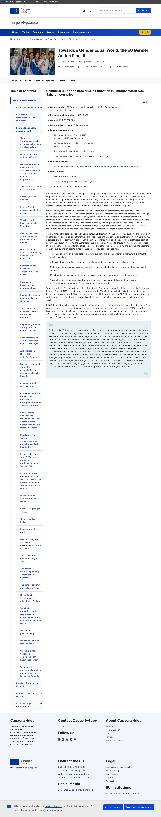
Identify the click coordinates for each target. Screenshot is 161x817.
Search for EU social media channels (75, 790)
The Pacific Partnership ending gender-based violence (29, 573)
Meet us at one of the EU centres (74, 777)
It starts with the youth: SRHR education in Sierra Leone (29, 270)
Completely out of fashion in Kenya (28, 155)
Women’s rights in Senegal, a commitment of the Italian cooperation (29, 655)
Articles (50, 32)
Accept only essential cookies (139, 807)
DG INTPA (28, 738)
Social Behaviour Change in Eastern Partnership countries (29, 313)
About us (110, 726)
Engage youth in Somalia (28, 198)
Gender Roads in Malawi (28, 520)
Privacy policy (112, 770)
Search (145, 10)
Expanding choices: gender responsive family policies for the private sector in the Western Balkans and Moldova (30, 481)
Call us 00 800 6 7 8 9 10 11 (71, 767)
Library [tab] (61, 80)
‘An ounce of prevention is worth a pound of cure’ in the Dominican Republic (30, 671)
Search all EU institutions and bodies (123, 793)
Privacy (109, 737)
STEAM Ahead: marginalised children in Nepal (30, 210)
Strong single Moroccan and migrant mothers (28, 285)
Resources (63, 32)
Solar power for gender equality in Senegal (28, 558)
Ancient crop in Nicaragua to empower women (28, 354)
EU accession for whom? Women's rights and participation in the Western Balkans (29, 460)
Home (15, 32)
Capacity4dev (24, 23)
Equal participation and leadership (27, 684)
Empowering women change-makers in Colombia (30, 298)
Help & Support (113, 730)
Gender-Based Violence (27, 107)
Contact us (63, 726)
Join (147, 32)
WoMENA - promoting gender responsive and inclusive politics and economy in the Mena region (30, 616)
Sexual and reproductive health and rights (25, 117)
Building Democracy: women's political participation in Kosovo (30, 238)
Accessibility (112, 781)
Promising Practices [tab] (44, 80)
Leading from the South (28, 530)
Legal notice (112, 774)
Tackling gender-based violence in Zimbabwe (28, 223)
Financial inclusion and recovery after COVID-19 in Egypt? (29, 340)
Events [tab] (72, 80)
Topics (25, 32)
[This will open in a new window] (21, 11)
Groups (22, 39)
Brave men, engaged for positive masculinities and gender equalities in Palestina (30, 370)
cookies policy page (53, 806)
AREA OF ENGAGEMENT (24, 100)
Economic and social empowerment (26, 129)
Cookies (110, 777)
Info (63, 39)
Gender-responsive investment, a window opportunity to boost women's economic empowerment (30, 172)
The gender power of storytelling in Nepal (30, 586)
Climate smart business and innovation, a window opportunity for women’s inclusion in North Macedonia (30, 420)
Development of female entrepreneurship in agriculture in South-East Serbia (30, 441)
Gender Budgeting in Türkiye (30, 510)
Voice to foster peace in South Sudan (30, 188)
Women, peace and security (25, 695)
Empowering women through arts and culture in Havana (30, 327)
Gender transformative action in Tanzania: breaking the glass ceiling (30, 142)
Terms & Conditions (115, 740)
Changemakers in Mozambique (28, 385)
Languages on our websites (119, 767)
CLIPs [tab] (28, 80)
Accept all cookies (113, 807)
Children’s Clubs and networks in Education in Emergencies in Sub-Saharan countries (30, 399)
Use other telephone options (71, 770)
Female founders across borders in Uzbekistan (28, 498)
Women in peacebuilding (27, 632)
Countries (38, 32)
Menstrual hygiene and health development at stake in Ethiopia (30, 544)
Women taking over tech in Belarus (29, 642)
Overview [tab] (16, 80)
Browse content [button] (81, 32)
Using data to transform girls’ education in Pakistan (30, 598)
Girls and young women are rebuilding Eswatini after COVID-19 (30, 254)
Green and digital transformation (24, 705)
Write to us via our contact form (73, 774)
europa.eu (32, 767)
